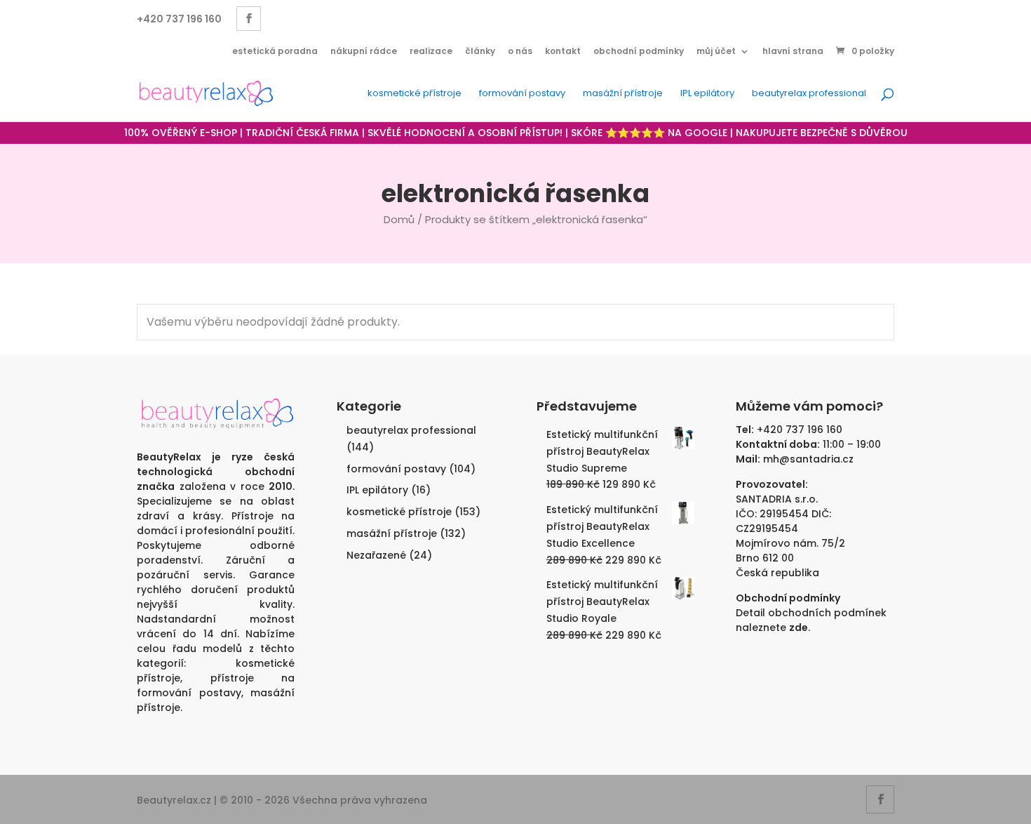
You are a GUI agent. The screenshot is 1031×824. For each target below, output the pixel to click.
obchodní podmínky (638, 51)
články (480, 51)
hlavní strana (792, 51)
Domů (399, 219)
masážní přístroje (623, 94)
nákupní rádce (363, 51)
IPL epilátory (707, 94)
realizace (431, 51)
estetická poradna (275, 51)
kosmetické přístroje (414, 94)
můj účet (716, 51)
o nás (520, 51)
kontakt (563, 51)
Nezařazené (376, 555)
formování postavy (522, 94)
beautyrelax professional (809, 94)
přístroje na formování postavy (216, 685)
